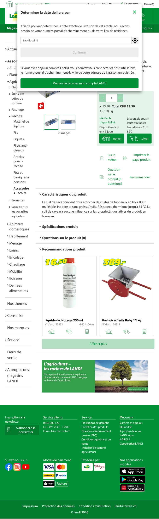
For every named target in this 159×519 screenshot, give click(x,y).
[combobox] (76, 40)
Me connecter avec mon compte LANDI (79, 83)
